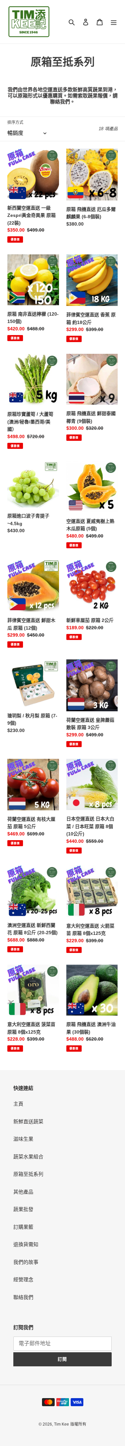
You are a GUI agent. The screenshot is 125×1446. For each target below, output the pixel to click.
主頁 (18, 1104)
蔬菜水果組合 (28, 1156)
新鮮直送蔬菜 (28, 1121)
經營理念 (23, 1279)
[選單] (114, 22)
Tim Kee (61, 1424)
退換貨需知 (25, 1244)
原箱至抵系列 (28, 1174)
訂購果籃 (23, 1227)
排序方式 (15, 122)
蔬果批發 (23, 1209)
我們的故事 (25, 1262)
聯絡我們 (23, 1297)
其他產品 (23, 1192)
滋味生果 (23, 1139)
